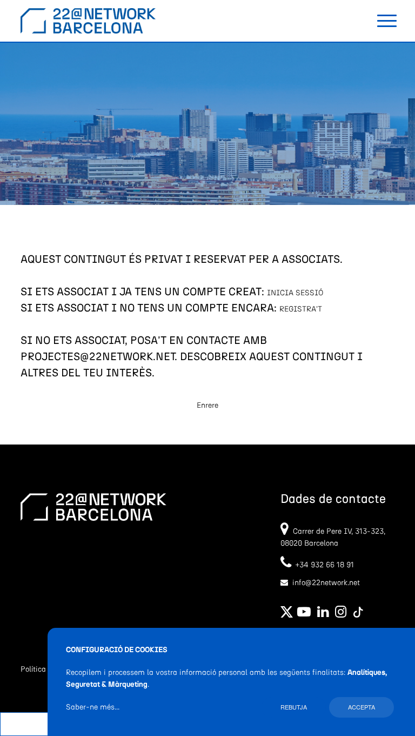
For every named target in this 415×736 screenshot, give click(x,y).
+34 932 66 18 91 (322, 565)
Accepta (361, 706)
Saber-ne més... (92, 707)
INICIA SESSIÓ (295, 293)
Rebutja (293, 706)
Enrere (207, 405)
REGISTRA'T (300, 309)
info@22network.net (326, 583)
